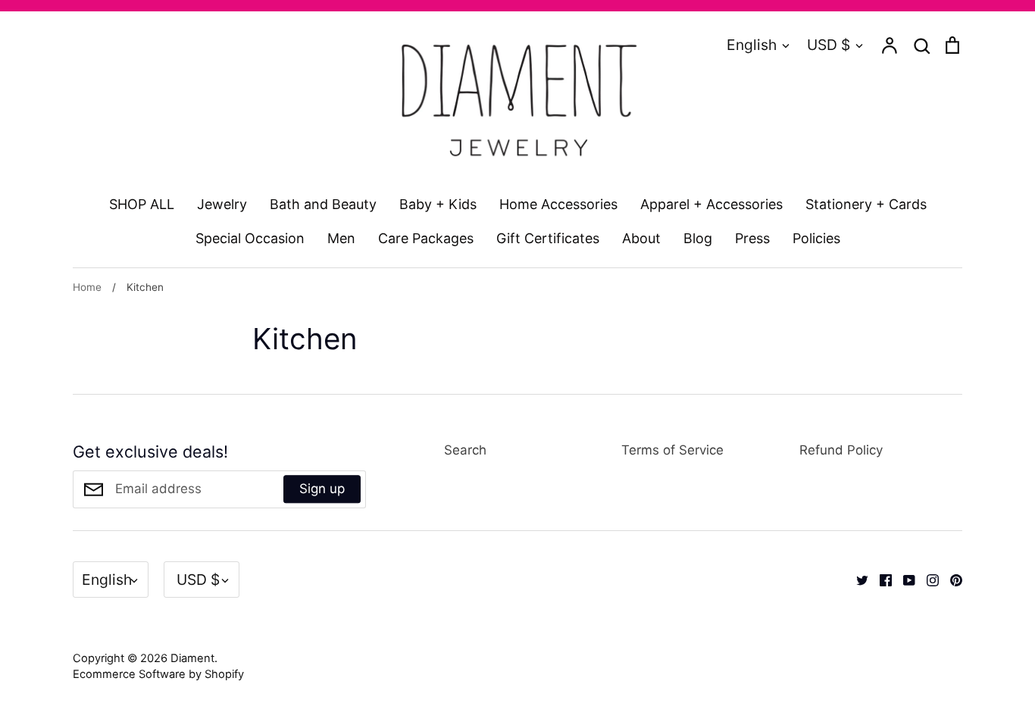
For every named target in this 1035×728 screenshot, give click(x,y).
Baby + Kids (438, 204)
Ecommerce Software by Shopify (158, 674)
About (641, 238)
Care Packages (426, 238)
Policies (816, 238)
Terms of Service (672, 450)
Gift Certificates (547, 238)
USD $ (828, 45)
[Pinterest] (950, 578)
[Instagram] (927, 578)
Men (341, 238)
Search (465, 450)
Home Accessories (558, 204)
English (752, 45)
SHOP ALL (141, 204)
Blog (697, 238)
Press (752, 238)
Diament (192, 658)
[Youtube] (903, 578)
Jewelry (222, 204)
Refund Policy (841, 450)
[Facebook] (880, 578)
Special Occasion (250, 238)
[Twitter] (856, 578)
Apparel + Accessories (711, 204)
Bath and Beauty (323, 204)
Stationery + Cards (866, 204)
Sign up (322, 488)
